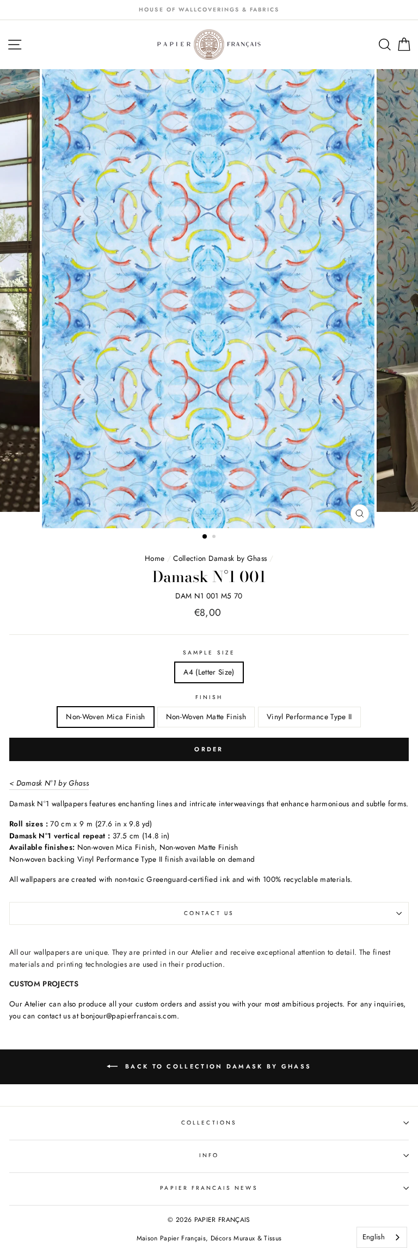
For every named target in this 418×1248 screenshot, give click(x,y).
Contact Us (209, 913)
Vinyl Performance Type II (309, 716)
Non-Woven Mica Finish (105, 716)
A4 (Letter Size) (208, 671)
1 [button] (205, 537)
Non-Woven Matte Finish (206, 716)
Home (154, 558)
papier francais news (208, 1188)
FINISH (209, 697)
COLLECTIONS (209, 1123)
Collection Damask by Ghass (220, 558)
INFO (209, 1155)
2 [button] (215, 537)
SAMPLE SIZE (209, 652)
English (373, 1237)
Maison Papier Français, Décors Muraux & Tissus (209, 1238)
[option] (209, 9)
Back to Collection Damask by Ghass (217, 1065)
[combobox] (381, 1237)
